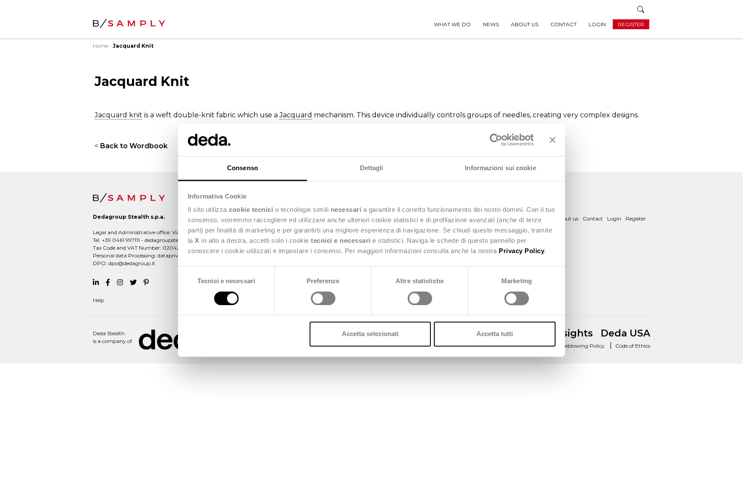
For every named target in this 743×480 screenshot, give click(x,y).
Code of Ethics (632, 345)
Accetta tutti (494, 334)
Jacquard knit (118, 115)
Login (597, 24)
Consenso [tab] (242, 168)
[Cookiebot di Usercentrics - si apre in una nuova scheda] (496, 139)
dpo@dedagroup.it (131, 263)
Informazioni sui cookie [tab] (500, 168)
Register (631, 24)
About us (524, 24)
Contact (563, 24)
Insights (573, 333)
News (491, 24)
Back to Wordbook (134, 146)
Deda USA (625, 333)
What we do (452, 24)
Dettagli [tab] (372, 168)
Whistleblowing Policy (577, 345)
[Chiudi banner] (553, 140)
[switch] (323, 298)
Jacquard (295, 115)
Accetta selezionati (370, 334)
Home (100, 46)
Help (98, 300)
